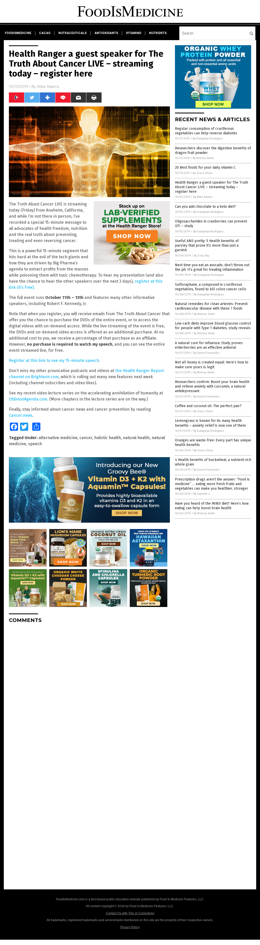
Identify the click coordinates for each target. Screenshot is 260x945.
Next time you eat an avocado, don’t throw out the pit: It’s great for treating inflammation (212, 267)
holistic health (107, 437)
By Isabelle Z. (202, 493)
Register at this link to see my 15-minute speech (54, 360)
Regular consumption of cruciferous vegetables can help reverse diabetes (206, 130)
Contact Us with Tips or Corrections (130, 913)
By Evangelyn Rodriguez (208, 138)
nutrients (158, 33)
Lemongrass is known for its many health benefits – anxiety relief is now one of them (210, 423)
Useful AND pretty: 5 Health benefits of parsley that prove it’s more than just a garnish (207, 245)
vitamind (133, 33)
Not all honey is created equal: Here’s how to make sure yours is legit (211, 364)
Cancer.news (20, 415)
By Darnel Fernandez (206, 353)
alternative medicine (58, 437)
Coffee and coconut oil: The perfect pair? (208, 406)
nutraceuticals (72, 33)
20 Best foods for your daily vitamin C (205, 167)
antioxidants (106, 33)
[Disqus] (89, 690)
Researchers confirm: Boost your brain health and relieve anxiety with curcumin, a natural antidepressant (212, 386)
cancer (85, 437)
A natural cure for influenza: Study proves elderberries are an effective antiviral (209, 345)
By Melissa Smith (203, 158)
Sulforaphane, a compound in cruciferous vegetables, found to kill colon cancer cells (210, 286)
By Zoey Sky (201, 255)
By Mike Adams (202, 197)
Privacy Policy (130, 927)
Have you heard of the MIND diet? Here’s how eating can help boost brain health (212, 505)
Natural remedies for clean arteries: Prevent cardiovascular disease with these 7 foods (211, 306)
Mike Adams (48, 86)
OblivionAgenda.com (28, 399)
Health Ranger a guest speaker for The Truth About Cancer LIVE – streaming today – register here (211, 187)
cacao (45, 33)
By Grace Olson (202, 173)
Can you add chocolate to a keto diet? (205, 206)
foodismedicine (18, 33)
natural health (136, 437)
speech (35, 443)
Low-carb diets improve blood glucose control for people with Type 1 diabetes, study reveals (213, 325)
